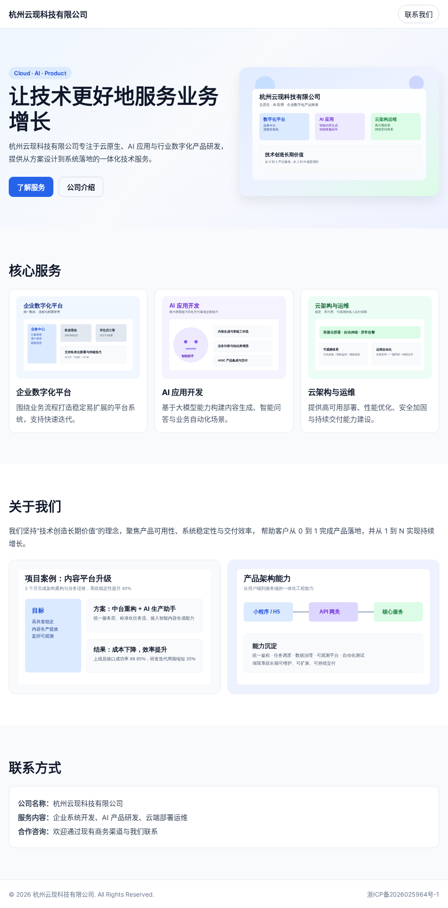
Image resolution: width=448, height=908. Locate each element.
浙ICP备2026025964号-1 (403, 894)
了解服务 (31, 187)
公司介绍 (81, 187)
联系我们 (419, 14)
